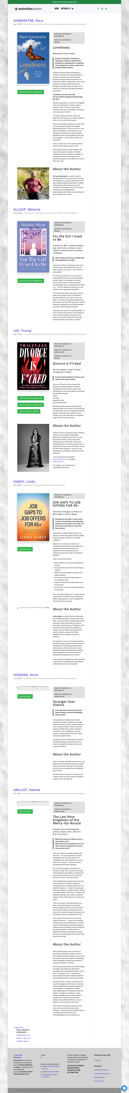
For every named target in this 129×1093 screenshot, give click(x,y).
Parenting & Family (51, 24)
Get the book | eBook (28, 411)
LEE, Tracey (23, 330)
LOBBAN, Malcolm (22, 1041)
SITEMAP (97, 1060)
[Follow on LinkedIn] (106, 8)
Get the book (25, 549)
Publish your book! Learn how (64, 2)
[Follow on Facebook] (98, 8)
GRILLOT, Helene (27, 790)
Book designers (99, 1077)
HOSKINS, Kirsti (26, 675)
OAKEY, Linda (24, 481)
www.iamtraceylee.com (60, 459)
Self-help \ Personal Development (76, 24)
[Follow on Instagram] (102, 8)
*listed (36, 24)
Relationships (62, 24)
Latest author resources (102, 1073)
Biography (48, 213)
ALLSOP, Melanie (27, 209)
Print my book (98, 1081)
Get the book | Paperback (30, 92)
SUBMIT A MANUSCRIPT (50, 1072)
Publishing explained (101, 1070)
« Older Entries (19, 1027)
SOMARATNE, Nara (28, 20)
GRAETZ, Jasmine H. (23, 1038)
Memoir (54, 213)
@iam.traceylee (58, 461)
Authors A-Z (66, 9)
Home (57, 9)
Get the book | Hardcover (30, 405)
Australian (42, 24)
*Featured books (29, 24)
